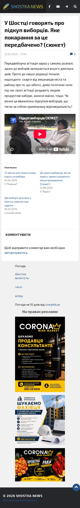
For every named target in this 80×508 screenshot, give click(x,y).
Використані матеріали (19, 500)
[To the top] (76, 487)
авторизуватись (16, 252)
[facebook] (49, 6)
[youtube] (58, 6)
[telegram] (66, 6)
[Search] (75, 6)
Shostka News (29, 496)
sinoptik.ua (52, 304)
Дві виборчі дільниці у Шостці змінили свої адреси (17, 201)
